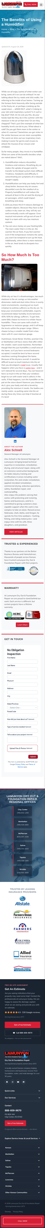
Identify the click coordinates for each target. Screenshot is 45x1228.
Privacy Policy (18, 1212)
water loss (30, 368)
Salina (7, 1160)
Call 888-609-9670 (22, 1033)
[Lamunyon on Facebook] (7, 1082)
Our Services (10, 1098)
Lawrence (9, 1180)
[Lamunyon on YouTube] (18, 1082)
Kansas (8, 1148)
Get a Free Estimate (22, 1025)
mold (23, 365)
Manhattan (9, 1154)
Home (4, 29)
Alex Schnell (13, 450)
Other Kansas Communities (16, 1192)
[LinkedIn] (15, 441)
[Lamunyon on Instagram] (12, 1082)
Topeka (8, 1167)
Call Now (31, 4)
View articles (16, 532)
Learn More (22, 625)
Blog (12, 29)
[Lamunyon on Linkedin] (23, 1082)
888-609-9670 (13, 1110)
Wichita (8, 1186)
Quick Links (10, 1091)
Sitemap (8, 1212)
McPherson (9, 1173)
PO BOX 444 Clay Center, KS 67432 (13, 1115)
